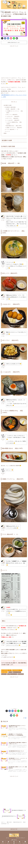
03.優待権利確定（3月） (6, 670)
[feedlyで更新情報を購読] (14, 715)
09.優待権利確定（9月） (17, 670)
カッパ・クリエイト (17, 672)
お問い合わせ (14, 839)
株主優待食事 (4, 672)
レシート (8, 131)
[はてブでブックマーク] (8, 38)
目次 (12, 101)
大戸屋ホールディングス (12, 674)
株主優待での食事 (7, 105)
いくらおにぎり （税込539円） (13, 120)
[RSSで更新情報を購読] (17, 715)
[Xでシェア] (2, 38)
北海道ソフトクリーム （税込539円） (14, 127)
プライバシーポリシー (20, 837)
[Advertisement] (14, 61)
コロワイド (4, 674)
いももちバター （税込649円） (13, 116)
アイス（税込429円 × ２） (12, 129)
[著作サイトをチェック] (11, 715)
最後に (5, 133)
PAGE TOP (14, 829)
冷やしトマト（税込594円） (12, 114)
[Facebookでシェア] (5, 38)
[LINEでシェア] (14, 38)
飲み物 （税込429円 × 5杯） (13, 109)
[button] (17, 38)
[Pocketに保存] (11, 38)
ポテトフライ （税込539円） (12, 118)
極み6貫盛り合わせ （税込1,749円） (14, 125)
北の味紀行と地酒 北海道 (10, 107)
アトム (10, 672)
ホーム (7, 837)
